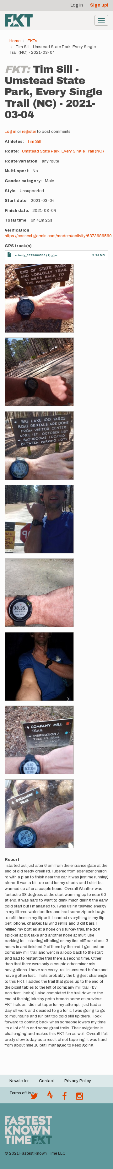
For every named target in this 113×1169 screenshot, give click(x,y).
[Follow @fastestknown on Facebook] (64, 1098)
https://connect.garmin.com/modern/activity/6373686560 (58, 236)
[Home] (18, 20)
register (29, 131)
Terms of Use (21, 1093)
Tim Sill (34, 141)
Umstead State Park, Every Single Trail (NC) (63, 151)
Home (14, 41)
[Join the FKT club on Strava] (50, 1098)
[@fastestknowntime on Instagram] (79, 1098)
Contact (46, 1081)
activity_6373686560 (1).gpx (36, 255)
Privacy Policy (77, 1081)
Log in (77, 5)
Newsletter (19, 1081)
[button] (39, 298)
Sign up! (99, 5)
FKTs (32, 41)
